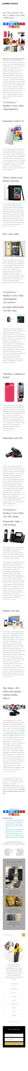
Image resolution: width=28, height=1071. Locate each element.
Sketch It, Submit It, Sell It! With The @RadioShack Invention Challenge (9, 852)
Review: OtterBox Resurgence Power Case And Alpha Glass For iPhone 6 (14, 910)
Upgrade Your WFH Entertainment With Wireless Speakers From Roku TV (14, 892)
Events (14, 1000)
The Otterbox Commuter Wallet (12, 406)
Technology (17, 841)
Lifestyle (14, 992)
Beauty (14, 1007)
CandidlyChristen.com (9, 3)
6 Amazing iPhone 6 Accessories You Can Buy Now (14, 924)
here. (4, 284)
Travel (14, 1015)
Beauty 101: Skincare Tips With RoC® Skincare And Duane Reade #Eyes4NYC (20, 852)
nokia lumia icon (12, 843)
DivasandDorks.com (8, 430)
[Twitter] (11, 24)
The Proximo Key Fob (9, 329)
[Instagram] (11, 27)
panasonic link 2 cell (9, 844)
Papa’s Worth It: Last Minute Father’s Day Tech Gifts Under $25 (14, 825)
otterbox (20, 843)
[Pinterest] (22, 24)
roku (17, 844)
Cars (14, 1011)
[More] (16, 27)
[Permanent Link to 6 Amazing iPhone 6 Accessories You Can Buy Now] (14, 920)
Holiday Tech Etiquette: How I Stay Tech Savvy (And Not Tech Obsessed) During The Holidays (15, 835)
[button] (25, 3)
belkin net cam (15, 842)
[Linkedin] (16, 24)
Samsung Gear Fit (8, 470)
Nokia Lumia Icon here (9, 226)
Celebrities (14, 1003)
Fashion (14, 996)
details (14, 501)
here (13, 169)
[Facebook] (5, 24)
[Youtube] (15, 1021)
